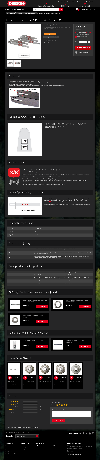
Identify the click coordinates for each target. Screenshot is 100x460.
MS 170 (36, 252)
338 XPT (53, 249)
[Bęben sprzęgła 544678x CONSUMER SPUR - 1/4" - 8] (45, 369)
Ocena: (53, 405)
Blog (6, 445)
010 (80, 252)
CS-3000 (44, 257)
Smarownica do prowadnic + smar (33, 340)
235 (56, 249)
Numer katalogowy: (48, 25)
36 (35, 249)
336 (68, 249)
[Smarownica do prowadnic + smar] (15, 345)
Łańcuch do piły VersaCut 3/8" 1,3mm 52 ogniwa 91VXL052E (35, 301)
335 (66, 249)
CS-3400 (53, 257)
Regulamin (8, 449)
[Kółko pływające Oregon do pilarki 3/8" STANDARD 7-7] (58, 304)
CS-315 (48, 256)
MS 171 (43, 253)
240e (59, 249)
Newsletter (9, 436)
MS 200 (48, 252)
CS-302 (40, 256)
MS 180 (40, 252)
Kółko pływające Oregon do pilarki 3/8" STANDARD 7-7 (77, 301)
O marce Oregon (9, 455)
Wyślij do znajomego (51, 40)
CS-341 (88, 256)
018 (86, 252)
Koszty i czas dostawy (26, 449)
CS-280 (66, 256)
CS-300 (80, 256)
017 (84, 252)
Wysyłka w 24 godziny (85, 6)
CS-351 (52, 256)
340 (45, 249)
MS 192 (44, 252)
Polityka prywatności (10, 453)
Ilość (76, 41)
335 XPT (62, 249)
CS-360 (56, 256)
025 (40, 253)
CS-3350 (49, 257)
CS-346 (40, 257)
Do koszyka (42, 306)
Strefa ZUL (8, 458)
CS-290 (70, 256)
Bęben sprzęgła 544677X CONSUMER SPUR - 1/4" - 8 (76, 383)
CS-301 (36, 256)
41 (47, 249)
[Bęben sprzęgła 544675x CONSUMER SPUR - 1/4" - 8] (29, 369)
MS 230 (66, 252)
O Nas (6, 447)
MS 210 (58, 252)
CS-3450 (58, 257)
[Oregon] (19, 3)
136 (37, 249)
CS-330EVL (61, 256)
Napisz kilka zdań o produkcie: (59, 409)
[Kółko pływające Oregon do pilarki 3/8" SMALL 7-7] (15, 320)
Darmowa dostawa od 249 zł (46, 6)
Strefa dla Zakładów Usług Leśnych (66, 1)
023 (37, 253)
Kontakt (81, 1)
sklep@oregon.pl (77, 454)
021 (35, 253)
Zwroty (22, 445)
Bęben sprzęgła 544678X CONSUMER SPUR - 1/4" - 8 (45, 383)
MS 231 (70, 252)
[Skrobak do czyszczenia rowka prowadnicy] (58, 345)
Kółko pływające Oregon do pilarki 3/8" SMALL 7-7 (34, 316)
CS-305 (44, 256)
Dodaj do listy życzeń (83, 52)
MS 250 (74, 252)
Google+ (56, 37)
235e (70, 249)
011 (82, 252)
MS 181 (47, 253)
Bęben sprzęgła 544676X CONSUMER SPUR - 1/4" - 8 (60, 383)
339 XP (42, 249)
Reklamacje (23, 447)
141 (49, 249)
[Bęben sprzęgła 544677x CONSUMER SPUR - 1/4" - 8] (76, 369)
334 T (73, 249)
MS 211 (62, 252)
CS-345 (36, 257)
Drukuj (47, 42)
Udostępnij (47, 37)
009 (77, 252)
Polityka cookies (9, 451)
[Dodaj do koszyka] (10, 378)
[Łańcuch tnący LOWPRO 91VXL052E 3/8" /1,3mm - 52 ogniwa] (14, 369)
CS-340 (84, 256)
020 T (89, 252)
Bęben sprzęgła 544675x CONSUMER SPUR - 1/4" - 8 (29, 383)
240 (39, 249)
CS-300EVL (75, 256)
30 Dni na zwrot (65, 6)
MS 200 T (53, 252)
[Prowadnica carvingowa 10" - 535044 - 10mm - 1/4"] (10, 63)
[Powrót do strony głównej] (7, 13)
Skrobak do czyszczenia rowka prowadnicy (75, 341)
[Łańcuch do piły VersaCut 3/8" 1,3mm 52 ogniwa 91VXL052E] (15, 304)
